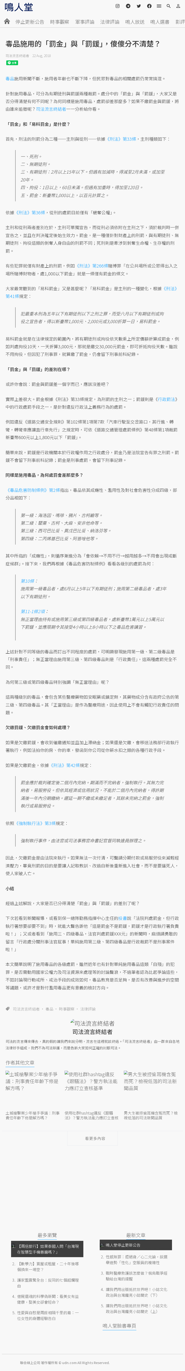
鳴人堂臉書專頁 (119, 1325)
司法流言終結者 (17, 55)
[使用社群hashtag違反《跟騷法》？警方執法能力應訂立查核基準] (92, 1090)
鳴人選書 (160, 21)
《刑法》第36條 (29, 212)
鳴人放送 (135, 21)
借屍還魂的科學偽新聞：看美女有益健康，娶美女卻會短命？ (48, 1299)
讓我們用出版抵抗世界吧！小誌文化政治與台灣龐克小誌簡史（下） (136, 1292)
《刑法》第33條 (120, 139)
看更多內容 (95, 1138)
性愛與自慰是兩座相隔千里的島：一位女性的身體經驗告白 (48, 1315)
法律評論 (109, 21)
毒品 (49, 1009)
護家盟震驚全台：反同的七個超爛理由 (48, 1283)
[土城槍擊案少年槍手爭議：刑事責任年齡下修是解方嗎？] (33, 1090)
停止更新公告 (29, 21)
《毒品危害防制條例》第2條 (33, 490)
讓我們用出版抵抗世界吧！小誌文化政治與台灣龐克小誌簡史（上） (136, 1308)
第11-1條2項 (32, 611)
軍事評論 (84, 21)
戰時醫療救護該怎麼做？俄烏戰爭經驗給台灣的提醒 (136, 1276)
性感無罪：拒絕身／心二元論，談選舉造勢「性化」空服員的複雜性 (136, 1259)
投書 (122, 918)
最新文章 (135, 1235)
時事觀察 (59, 21)
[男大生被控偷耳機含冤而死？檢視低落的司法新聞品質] (151, 1090)
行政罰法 (166, 399)
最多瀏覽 (47, 1235)
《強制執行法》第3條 (35, 823)
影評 (180, 21)
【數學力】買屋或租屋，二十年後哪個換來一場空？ (48, 1266)
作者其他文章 (20, 1062)
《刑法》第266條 (91, 265)
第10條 (27, 581)
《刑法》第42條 (64, 765)
